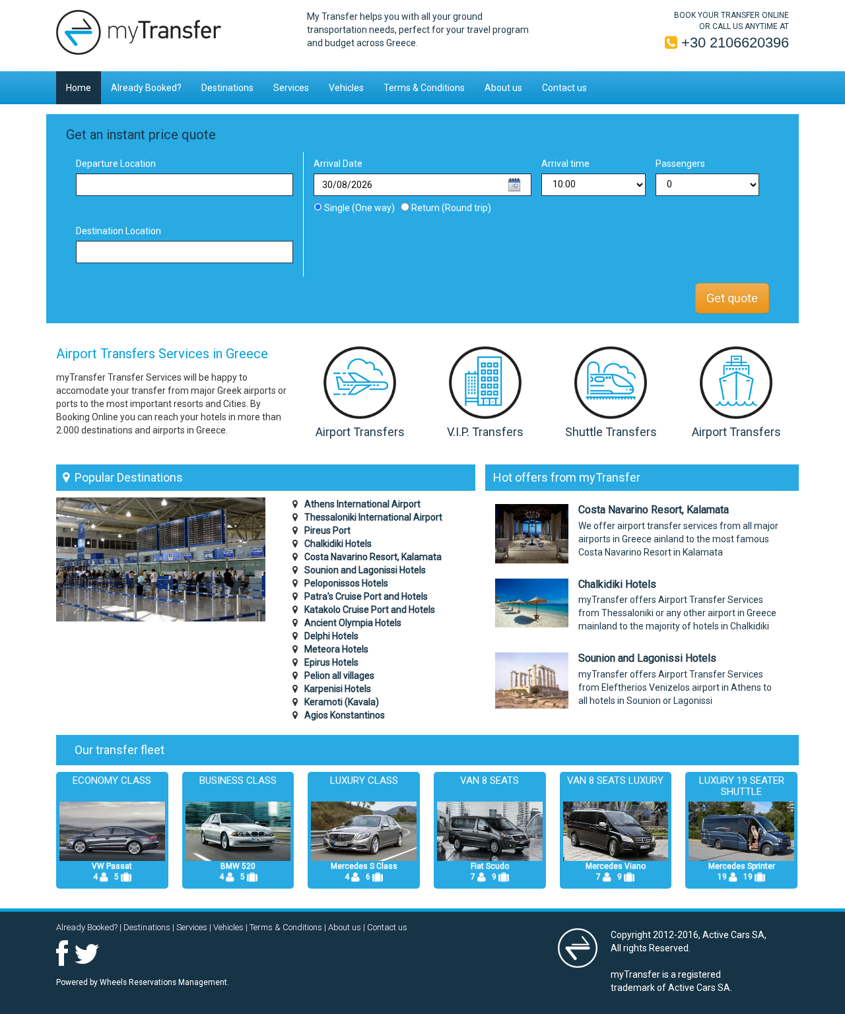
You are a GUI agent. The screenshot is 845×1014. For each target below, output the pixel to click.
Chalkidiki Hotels (338, 543)
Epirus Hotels (331, 662)
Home (78, 87)
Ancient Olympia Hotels (352, 623)
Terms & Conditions (424, 87)
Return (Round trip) (450, 208)
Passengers (680, 163)
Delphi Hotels (331, 636)
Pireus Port (327, 530)
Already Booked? (146, 87)
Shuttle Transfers (611, 432)
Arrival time (565, 163)
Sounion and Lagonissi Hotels (365, 570)
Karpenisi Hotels (337, 688)
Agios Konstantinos (344, 715)
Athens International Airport (362, 504)
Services (291, 87)
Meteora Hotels (336, 649)
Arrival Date (338, 163)
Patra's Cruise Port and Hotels (366, 596)
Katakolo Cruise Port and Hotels (369, 609)
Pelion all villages (339, 675)
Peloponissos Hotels (346, 583)
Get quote (732, 298)
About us (503, 87)
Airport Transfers (360, 432)
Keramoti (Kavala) (341, 702)
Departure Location (116, 163)
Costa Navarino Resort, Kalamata (373, 557)
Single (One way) (360, 208)
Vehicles (346, 87)
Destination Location (118, 231)
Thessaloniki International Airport (373, 517)
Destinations (227, 87)
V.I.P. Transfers (485, 432)
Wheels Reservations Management (163, 982)
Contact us (564, 87)
